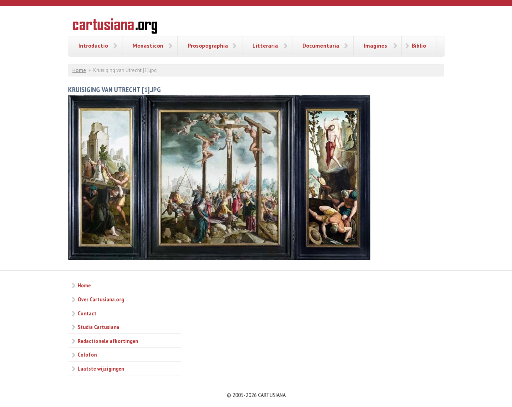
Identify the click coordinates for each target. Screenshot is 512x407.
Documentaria (320, 45)
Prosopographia (208, 45)
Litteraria (265, 45)
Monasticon (147, 45)
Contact (87, 313)
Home (79, 70)
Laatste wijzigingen (101, 368)
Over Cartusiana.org (101, 299)
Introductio (93, 45)
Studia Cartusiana (98, 327)
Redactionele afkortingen (108, 341)
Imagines (375, 45)
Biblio (419, 45)
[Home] (115, 27)
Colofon (87, 354)
